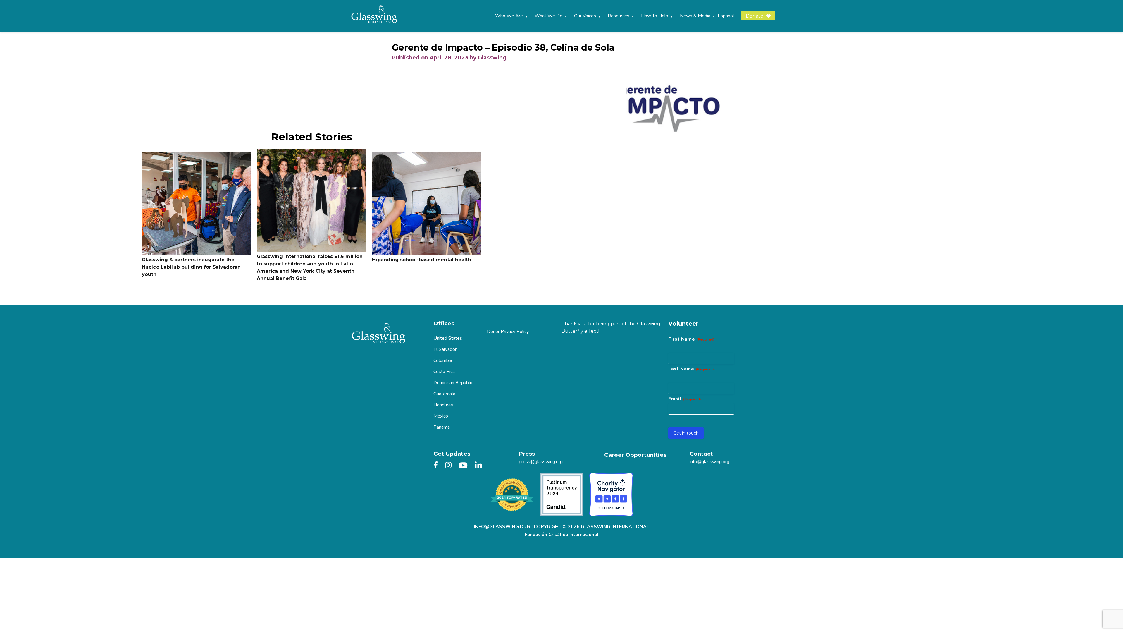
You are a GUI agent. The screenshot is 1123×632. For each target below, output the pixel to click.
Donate (754, 16)
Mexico (440, 416)
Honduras (443, 405)
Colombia (442, 360)
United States (447, 338)
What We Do (548, 16)
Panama (441, 427)
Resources (618, 16)
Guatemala (444, 394)
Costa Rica (444, 371)
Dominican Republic (453, 382)
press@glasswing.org (541, 461)
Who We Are (509, 16)
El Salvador (445, 349)
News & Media (695, 16)
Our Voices (585, 16)
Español (726, 16)
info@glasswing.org (709, 461)
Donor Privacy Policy (508, 331)
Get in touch (686, 433)
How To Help (654, 16)
